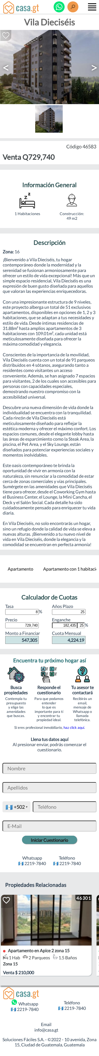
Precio (11, 619)
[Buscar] (72, 6)
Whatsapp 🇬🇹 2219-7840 (24, 1006)
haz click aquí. (74, 727)
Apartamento (20, 568)
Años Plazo (62, 606)
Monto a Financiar (22, 636)
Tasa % (23, 609)
